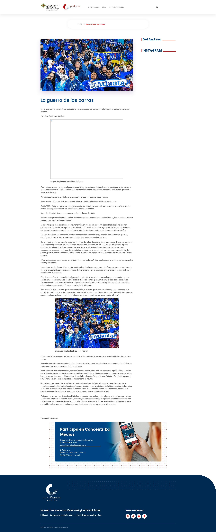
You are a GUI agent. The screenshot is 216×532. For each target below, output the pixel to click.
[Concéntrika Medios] (60, 7)
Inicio (80, 24)
